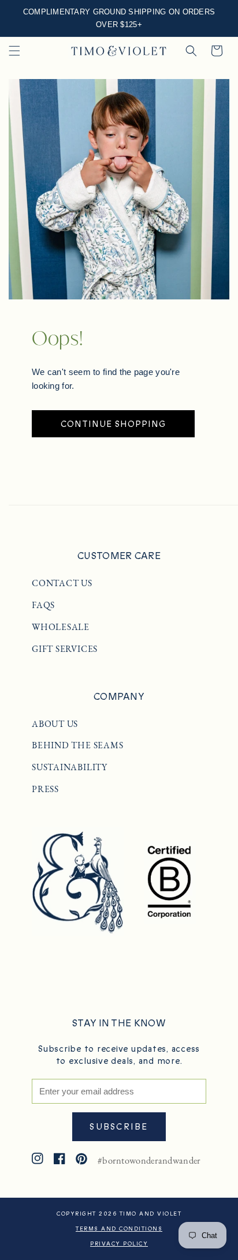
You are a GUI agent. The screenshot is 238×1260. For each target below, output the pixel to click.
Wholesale (61, 627)
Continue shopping (113, 424)
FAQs (43, 605)
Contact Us (62, 583)
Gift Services (65, 649)
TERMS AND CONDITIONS (119, 1229)
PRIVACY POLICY (119, 1244)
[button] (14, 50)
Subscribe (119, 1126)
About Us (55, 724)
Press (45, 789)
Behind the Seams (77, 745)
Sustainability (69, 767)
